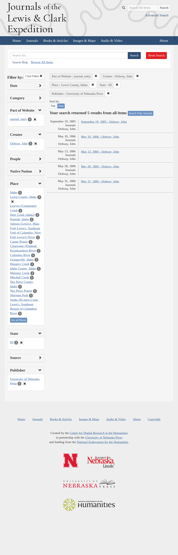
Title (53, 105)
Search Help (20, 62)
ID (11, 342)
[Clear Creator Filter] (35, 143)
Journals (32, 40)
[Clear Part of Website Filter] (35, 119)
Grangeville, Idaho (22, 259)
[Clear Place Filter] (12, 201)
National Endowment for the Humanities (102, 442)
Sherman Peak (19, 295)
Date (61, 105)
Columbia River (20, 255)
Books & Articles (55, 40)
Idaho (13, 192)
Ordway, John (19, 143)
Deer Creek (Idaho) (22, 215)
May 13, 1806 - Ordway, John (100, 151)
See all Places (18, 320)
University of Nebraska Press (103, 437)
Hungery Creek (19, 264)
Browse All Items (42, 62)
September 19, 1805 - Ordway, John (104, 121)
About (163, 40)
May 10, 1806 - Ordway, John (100, 136)
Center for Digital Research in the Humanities (99, 433)
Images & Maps (84, 40)
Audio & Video (111, 40)
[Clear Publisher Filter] (24, 383)
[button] (96, 76)
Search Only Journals (140, 113)
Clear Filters (33, 76)
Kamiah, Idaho (19, 219)
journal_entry (18, 119)
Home (17, 40)
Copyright (154, 419)
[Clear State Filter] (21, 342)
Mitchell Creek (19, 277)
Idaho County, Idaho (23, 268)
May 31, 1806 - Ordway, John (100, 181)
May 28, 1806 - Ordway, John (100, 166)
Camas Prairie (19, 241)
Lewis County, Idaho (23, 197)
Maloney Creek (20, 273)
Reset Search (156, 55)
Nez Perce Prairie (21, 290)
